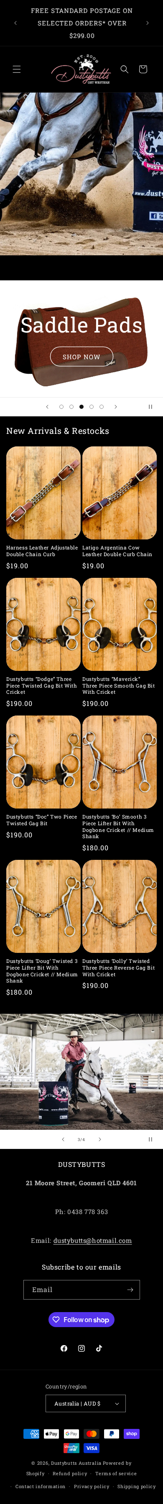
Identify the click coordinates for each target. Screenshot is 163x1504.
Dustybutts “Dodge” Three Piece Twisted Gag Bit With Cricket (41, 685)
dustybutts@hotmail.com (92, 1240)
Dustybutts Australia (76, 1463)
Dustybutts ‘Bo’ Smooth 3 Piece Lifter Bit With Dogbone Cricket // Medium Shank (118, 826)
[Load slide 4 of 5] (92, 407)
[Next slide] (116, 407)
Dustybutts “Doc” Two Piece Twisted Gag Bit (41, 820)
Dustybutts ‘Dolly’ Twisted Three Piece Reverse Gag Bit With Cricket (118, 967)
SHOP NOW (82, 356)
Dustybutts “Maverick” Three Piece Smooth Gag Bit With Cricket (118, 685)
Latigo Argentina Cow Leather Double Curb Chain (117, 550)
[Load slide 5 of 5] (102, 407)
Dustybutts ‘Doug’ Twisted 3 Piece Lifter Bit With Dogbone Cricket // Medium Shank (42, 971)
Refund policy (70, 1473)
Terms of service (116, 1473)
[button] (17, 69)
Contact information (40, 1486)
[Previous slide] (47, 407)
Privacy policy (92, 1486)
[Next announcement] (147, 23)
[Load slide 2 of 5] (71, 407)
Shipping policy (136, 1486)
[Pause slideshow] (154, 407)
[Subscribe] (130, 1290)
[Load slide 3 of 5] (81, 407)
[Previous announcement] (15, 23)
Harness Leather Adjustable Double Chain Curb (42, 550)
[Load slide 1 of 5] (61, 407)
